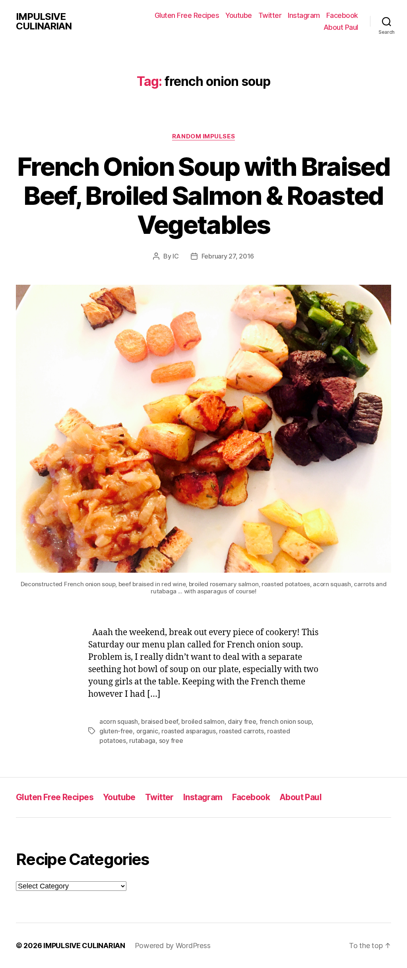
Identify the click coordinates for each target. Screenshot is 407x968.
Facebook (342, 15)
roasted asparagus (188, 731)
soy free (171, 740)
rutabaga (142, 740)
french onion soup (286, 721)
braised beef (159, 721)
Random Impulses (203, 136)
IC (175, 256)
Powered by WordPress (173, 945)
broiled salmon (202, 721)
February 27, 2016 (228, 256)
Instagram (304, 15)
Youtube (238, 15)
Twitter (270, 15)
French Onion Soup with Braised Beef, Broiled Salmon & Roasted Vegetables (203, 195)
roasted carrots (241, 731)
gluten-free (116, 731)
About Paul (341, 27)
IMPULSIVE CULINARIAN (44, 21)
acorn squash (118, 721)
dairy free (242, 721)
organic (147, 731)
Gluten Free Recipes (187, 15)
